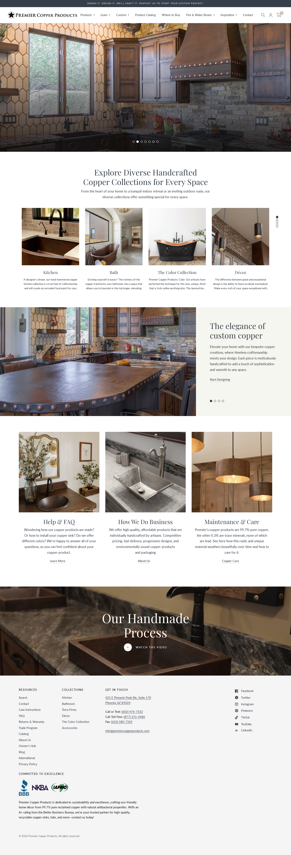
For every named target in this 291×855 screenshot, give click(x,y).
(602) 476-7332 (132, 711)
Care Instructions (30, 709)
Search (23, 697)
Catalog (24, 734)
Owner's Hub (27, 746)
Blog (22, 752)
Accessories (70, 728)
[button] (28, 134)
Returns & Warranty (31, 721)
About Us (25, 740)
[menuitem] (87, 15)
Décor (66, 716)
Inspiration (227, 15)
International (27, 758)
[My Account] (271, 15)
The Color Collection (75, 721)
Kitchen (67, 697)
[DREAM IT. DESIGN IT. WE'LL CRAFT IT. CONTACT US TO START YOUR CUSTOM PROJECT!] (145, 3)
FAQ (22, 716)
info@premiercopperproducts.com (127, 731)
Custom (121, 15)
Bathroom (68, 703)
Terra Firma (69, 709)
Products (86, 15)
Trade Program (28, 728)
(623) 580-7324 (121, 721)
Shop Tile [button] (216, 393)
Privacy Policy (28, 764)
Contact (248, 15)
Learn (104, 15)
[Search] (263, 15)
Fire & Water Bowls (199, 15)
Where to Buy (171, 15)
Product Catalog (145, 15)
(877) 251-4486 (134, 717)
